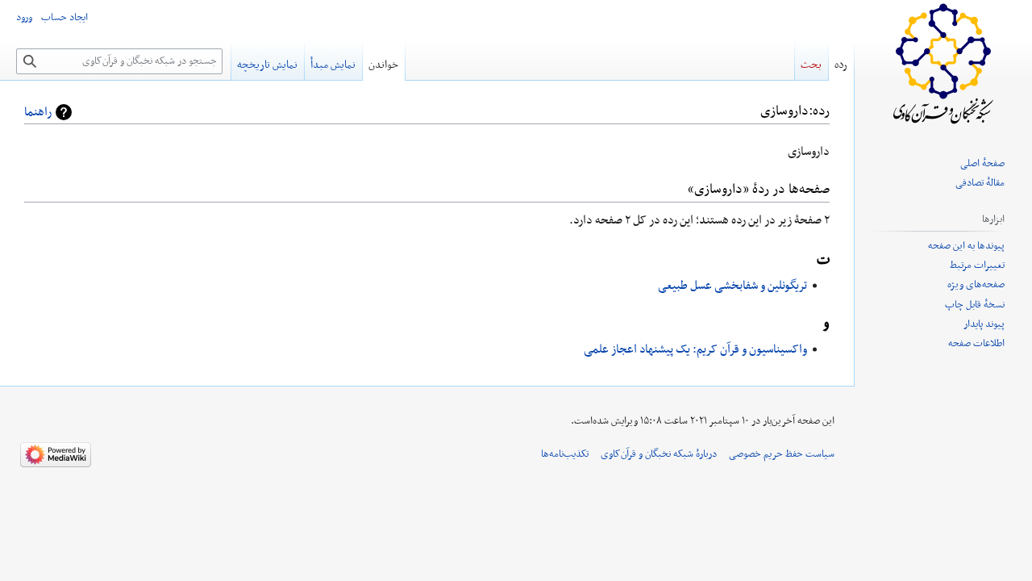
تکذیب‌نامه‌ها (565, 454)
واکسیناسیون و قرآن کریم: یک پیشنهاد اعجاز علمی (695, 349)
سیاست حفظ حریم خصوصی (781, 454)
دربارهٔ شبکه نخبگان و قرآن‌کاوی (659, 454)
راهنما (38, 112)
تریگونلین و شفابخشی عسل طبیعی (732, 285)
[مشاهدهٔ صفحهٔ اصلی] (943, 64)
